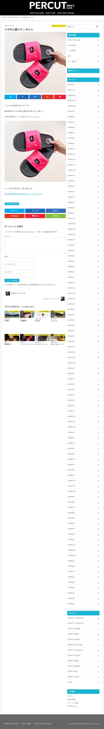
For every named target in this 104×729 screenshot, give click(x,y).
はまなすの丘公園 (74, 40)
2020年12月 (72, 416)
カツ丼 (70, 51)
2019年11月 (71, 486)
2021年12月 (72, 352)
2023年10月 (72, 234)
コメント (7, 236)
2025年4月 (71, 138)
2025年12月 (72, 95)
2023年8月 (71, 245)
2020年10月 (72, 427)
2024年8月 (71, 181)
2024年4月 (71, 202)
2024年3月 (71, 208)
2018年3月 (71, 593)
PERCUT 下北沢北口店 (75, 618)
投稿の (71, 699)
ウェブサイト (9, 272)
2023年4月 (71, 266)
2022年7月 (71, 315)
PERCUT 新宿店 (73, 661)
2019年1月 (71, 539)
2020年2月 (71, 470)
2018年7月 (71, 571)
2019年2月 (71, 534)
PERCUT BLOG (82, 724)
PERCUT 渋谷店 (73, 677)
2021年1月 (71, 411)
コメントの (72, 703)
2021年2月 (71, 406)
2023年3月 (71, 272)
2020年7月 (71, 443)
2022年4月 (71, 331)
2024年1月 (71, 218)
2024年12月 (72, 159)
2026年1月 (71, 90)
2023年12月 (72, 224)
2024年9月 (71, 175)
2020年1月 (71, 475)
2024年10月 (72, 170)
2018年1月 (71, 604)
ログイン (70, 696)
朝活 (69, 56)
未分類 (70, 682)
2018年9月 (71, 561)
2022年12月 (72, 288)
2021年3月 (71, 400)
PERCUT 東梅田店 (74, 666)
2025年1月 (71, 154)
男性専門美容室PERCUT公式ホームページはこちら (23, 194)
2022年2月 (71, 341)
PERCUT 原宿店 (73, 634)
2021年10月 (72, 363)
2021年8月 (71, 373)
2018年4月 (71, 587)
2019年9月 (71, 497)
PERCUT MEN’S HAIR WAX (65, 13)
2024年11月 (71, 165)
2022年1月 (71, 347)
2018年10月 (72, 555)
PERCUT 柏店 (72, 671)
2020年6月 (71, 448)
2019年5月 (71, 518)
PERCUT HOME (50, 13)
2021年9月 (71, 368)
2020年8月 (71, 438)
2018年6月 (71, 577)
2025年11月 (71, 100)
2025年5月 (71, 133)
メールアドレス (10, 264)
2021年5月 (71, 389)
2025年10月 (72, 106)
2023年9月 (71, 240)
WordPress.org (72, 706)
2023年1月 (71, 282)
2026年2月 (71, 84)
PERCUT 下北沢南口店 (75, 623)
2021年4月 (71, 395)
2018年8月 (71, 566)
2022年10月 (72, 298)
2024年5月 (71, 197)
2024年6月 (71, 191)
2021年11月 (71, 357)
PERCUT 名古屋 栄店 (75, 645)
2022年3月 (71, 336)
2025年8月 (71, 117)
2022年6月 (71, 320)
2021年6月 (71, 384)
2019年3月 (71, 529)
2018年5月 (71, 582)
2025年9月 (71, 111)
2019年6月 (71, 513)
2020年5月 (71, 454)
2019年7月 (71, 507)
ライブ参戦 (71, 61)
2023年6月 (71, 256)
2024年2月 (71, 213)
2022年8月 (71, 309)
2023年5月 (71, 261)
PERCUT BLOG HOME (37, 13)
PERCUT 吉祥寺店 (74, 639)
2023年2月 (71, 277)
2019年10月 (72, 491)
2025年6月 (71, 127)
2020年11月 (71, 422)
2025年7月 (71, 122)
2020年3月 (71, 464)
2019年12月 (72, 480)
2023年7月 (71, 250)
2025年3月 (71, 143)
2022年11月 (71, 293)
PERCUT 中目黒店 (74, 628)
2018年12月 (72, 545)
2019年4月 (71, 523)
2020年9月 (71, 432)
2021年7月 (71, 379)
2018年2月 (71, 598)
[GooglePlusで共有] (48, 97)
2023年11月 (71, 229)
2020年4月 (71, 459)
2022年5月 (71, 325)
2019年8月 (71, 502)
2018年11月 (71, 550)
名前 (6, 256)
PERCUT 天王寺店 (74, 655)
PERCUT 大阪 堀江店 (12, 203)
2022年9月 (71, 304)
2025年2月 (71, 149)
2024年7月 (71, 186)
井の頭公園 (71, 45)
